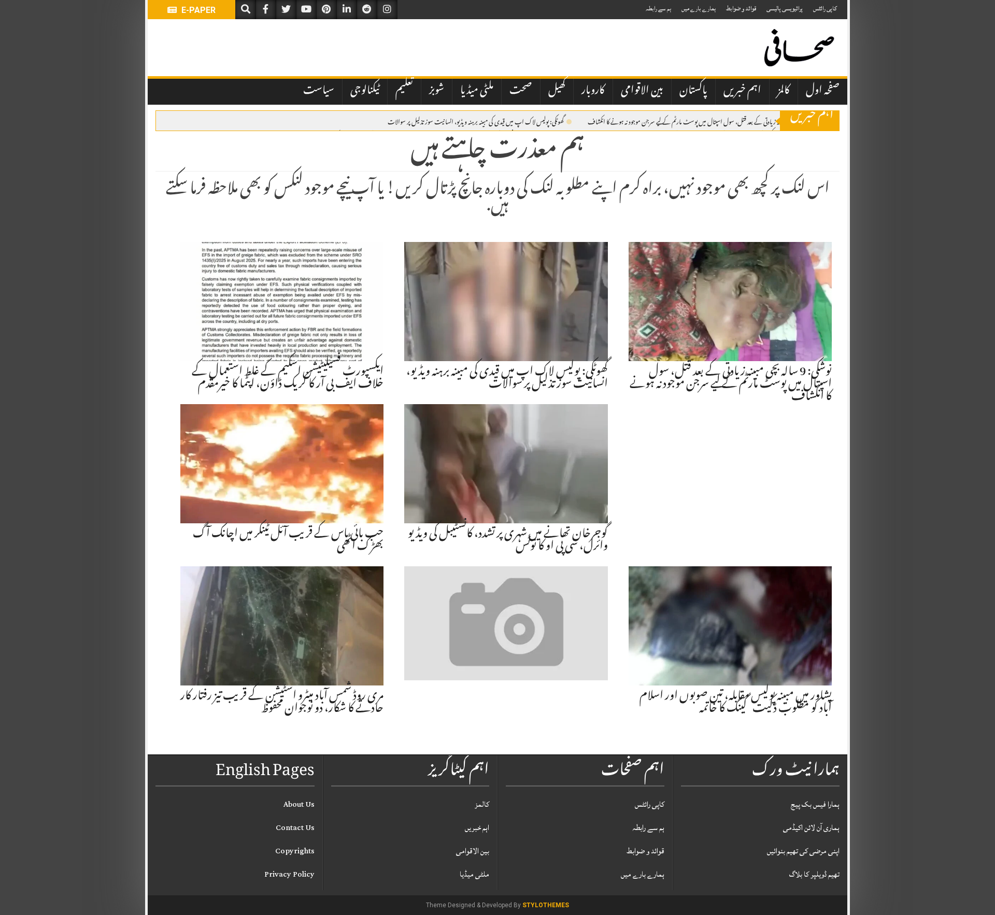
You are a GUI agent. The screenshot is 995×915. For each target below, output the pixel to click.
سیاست (318, 91)
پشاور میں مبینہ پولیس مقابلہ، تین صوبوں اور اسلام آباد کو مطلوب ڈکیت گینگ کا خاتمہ (735, 703)
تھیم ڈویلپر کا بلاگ (814, 874)
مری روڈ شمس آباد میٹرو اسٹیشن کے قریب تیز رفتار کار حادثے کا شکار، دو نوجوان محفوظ (281, 703)
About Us (299, 804)
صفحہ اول (823, 91)
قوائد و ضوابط (741, 9)
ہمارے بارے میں (698, 9)
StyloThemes (545, 905)
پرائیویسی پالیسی (784, 9)
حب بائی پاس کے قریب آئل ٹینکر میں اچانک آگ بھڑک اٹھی (288, 541)
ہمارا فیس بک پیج (815, 804)
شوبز (436, 91)
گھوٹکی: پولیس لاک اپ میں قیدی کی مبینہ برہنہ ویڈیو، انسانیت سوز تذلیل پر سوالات (476, 121)
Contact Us (295, 827)
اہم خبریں (742, 91)
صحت (520, 91)
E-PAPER (197, 10)
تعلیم (404, 91)
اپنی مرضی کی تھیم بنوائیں (803, 851)
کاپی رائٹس (825, 9)
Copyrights (295, 851)
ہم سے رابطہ (658, 9)
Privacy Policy (289, 874)
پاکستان (693, 91)
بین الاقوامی (642, 91)
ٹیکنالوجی (364, 91)
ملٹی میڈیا (476, 91)
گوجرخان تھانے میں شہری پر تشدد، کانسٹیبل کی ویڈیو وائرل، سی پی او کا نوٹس (508, 541)
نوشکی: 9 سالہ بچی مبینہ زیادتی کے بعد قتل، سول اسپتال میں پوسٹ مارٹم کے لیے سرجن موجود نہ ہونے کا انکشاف (705, 121)
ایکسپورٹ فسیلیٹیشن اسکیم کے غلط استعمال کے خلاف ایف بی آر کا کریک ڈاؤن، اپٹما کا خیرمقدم (287, 378)
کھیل (556, 91)
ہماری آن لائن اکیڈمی (811, 827)
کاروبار (593, 91)
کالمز (783, 91)
